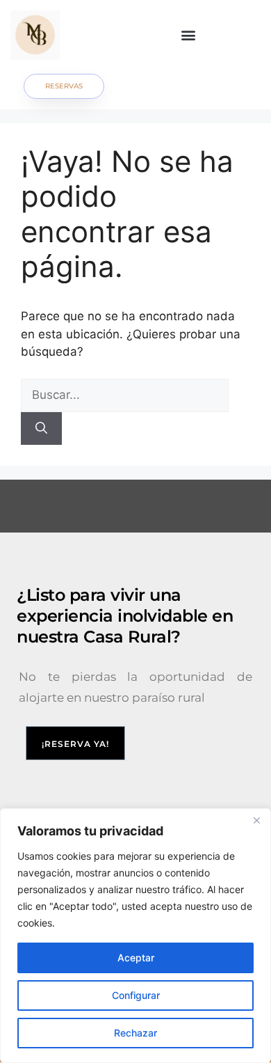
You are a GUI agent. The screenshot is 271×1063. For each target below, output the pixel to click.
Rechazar (135, 1033)
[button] (188, 35)
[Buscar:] (125, 395)
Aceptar (135, 957)
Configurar (136, 995)
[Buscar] (41, 429)
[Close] (256, 820)
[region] (135, 935)
